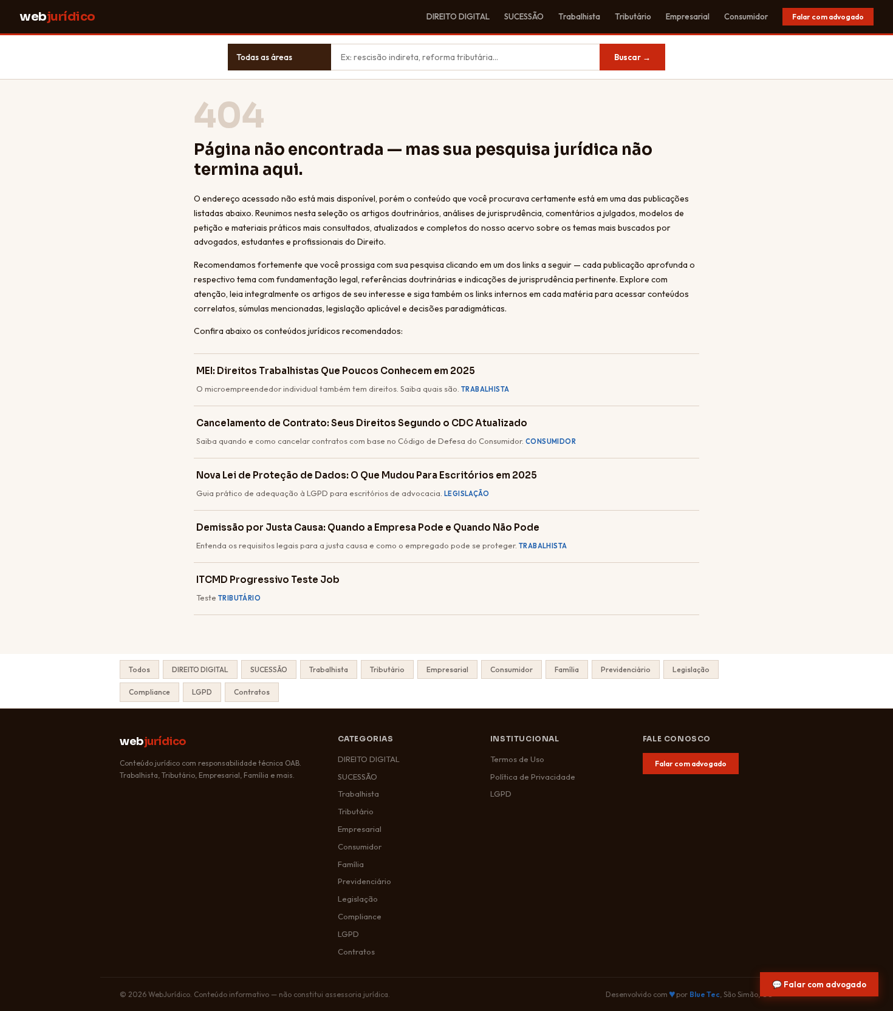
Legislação (691, 669)
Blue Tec (704, 994)
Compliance (149, 691)
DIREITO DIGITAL (458, 16)
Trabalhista (579, 16)
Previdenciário (626, 669)
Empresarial (688, 16)
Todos (139, 669)
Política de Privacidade (532, 776)
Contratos (252, 691)
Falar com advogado (828, 16)
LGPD (202, 691)
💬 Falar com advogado (819, 984)
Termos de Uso (517, 759)
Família (567, 669)
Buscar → (632, 57)
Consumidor (746, 16)
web (57, 16)
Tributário (633, 16)
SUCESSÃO (524, 16)
